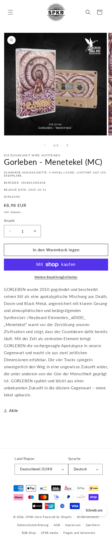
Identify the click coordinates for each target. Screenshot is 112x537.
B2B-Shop (29, 532)
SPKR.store (34, 517)
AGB (57, 525)
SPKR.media (49, 532)
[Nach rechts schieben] (67, 145)
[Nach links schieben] (44, 145)
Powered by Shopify (57, 517)
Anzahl (9, 220)
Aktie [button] (13, 410)
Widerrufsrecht (88, 517)
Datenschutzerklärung (32, 525)
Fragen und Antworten (79, 532)
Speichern (93, 525)
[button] (10, 12)
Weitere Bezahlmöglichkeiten (56, 277)
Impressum (72, 525)
